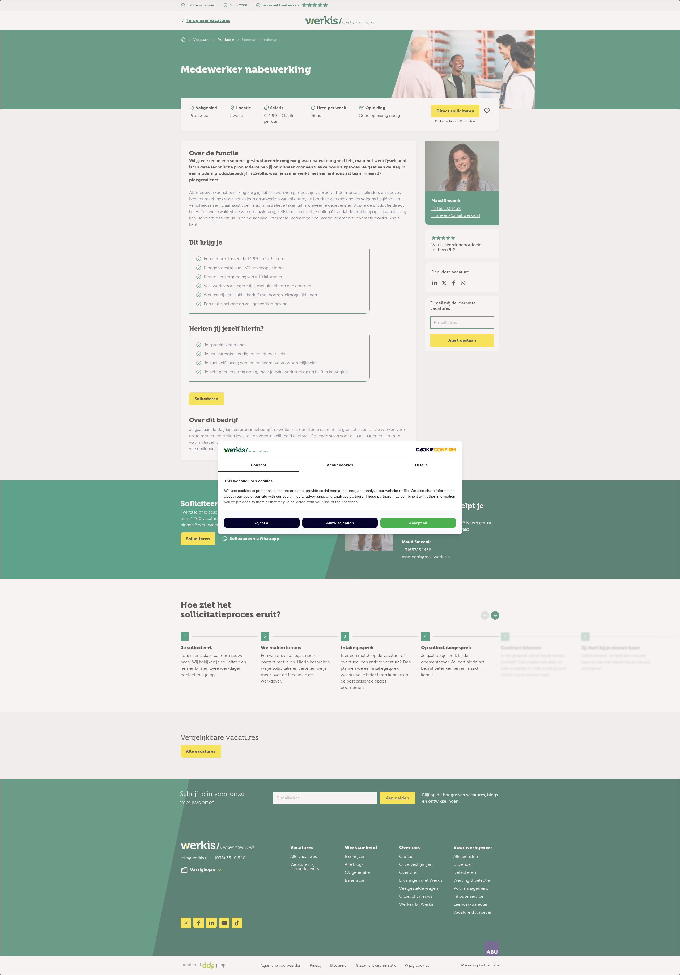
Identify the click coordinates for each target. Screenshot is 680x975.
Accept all (418, 523)
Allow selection (340, 523)
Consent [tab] (258, 465)
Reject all (262, 523)
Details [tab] (421, 465)
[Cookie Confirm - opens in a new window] (436, 450)
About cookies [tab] (340, 465)
